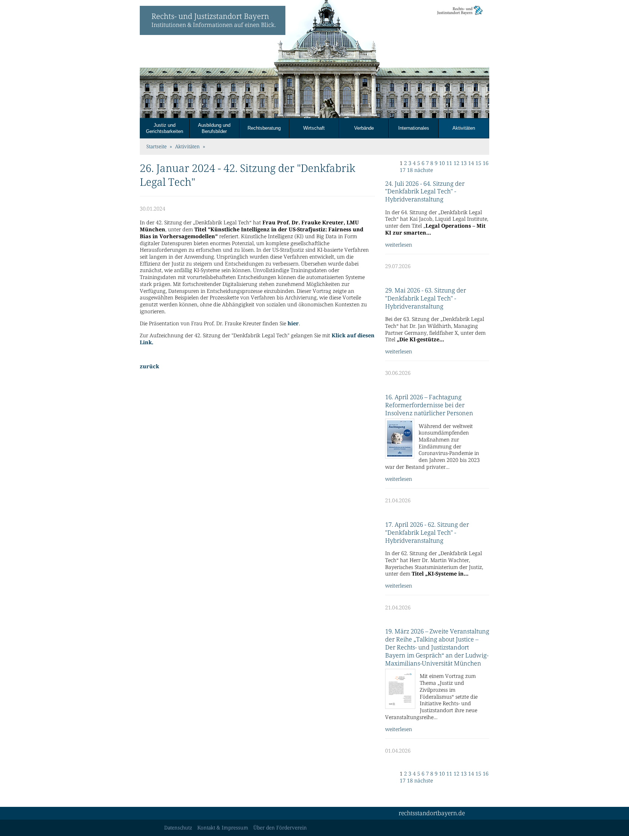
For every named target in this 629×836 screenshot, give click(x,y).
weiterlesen (398, 244)
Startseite (156, 146)
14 (471, 163)
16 (485, 163)
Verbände (364, 128)
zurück (149, 366)
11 (449, 163)
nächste (423, 170)
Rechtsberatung (264, 128)
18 (410, 170)
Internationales (413, 128)
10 (442, 163)
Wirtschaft (314, 128)
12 (456, 163)
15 (478, 163)
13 (464, 163)
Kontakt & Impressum (222, 828)
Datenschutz (178, 828)
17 (403, 170)
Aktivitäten (463, 128)
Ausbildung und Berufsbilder (214, 128)
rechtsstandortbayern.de (432, 813)
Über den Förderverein (280, 828)
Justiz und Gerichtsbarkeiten (164, 128)
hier (293, 323)
